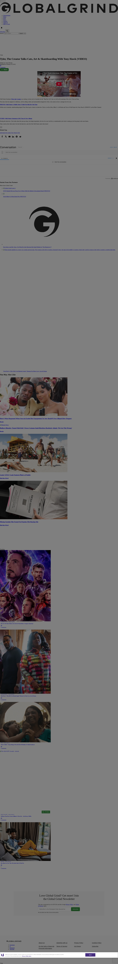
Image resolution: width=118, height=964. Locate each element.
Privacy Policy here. (26, 956)
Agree (90, 954)
